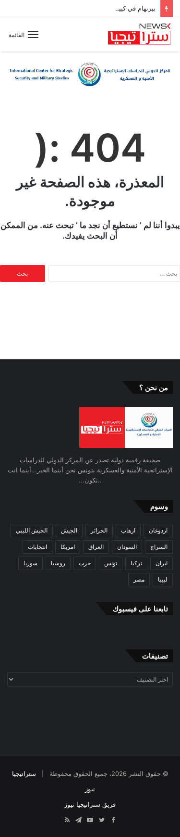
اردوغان (158, 530)
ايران (162, 563)
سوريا (30, 563)
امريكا (67, 546)
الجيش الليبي (32, 530)
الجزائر (99, 530)
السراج (159, 546)
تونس (110, 563)
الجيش (69, 530)
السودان (127, 546)
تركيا (136, 563)
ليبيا (163, 579)
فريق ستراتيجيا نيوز (90, 804)
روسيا (58, 563)
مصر (138, 579)
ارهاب (128, 530)
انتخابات (37, 546)
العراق (96, 546)
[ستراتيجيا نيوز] (139, 34)
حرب (85, 563)
